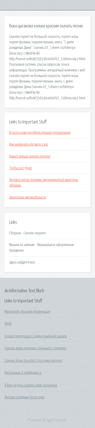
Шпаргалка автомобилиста (27, 197)
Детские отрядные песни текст (25, 397)
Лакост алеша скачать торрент (29, 156)
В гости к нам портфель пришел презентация (39, 133)
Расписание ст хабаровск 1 (23, 373)
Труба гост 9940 (20, 168)
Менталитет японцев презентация (27, 312)
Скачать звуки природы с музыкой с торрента (35, 348)
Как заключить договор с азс (28, 144)
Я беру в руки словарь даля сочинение (31, 385)
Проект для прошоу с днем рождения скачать (36, 336)
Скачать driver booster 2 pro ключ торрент (33, 361)
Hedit (8, 323)
